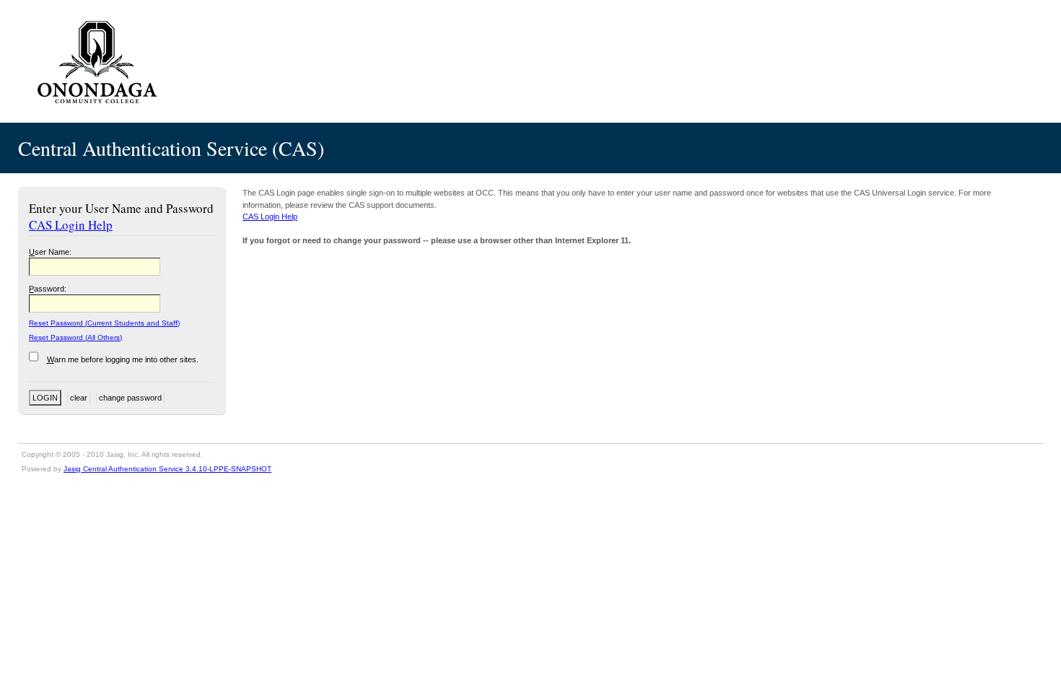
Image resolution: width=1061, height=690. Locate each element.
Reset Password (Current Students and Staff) (104, 323)
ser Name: (50, 252)
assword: (47, 288)
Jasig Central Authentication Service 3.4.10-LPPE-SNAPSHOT (167, 469)
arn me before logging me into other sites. (122, 359)
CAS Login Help (71, 225)
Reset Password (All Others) (75, 337)
